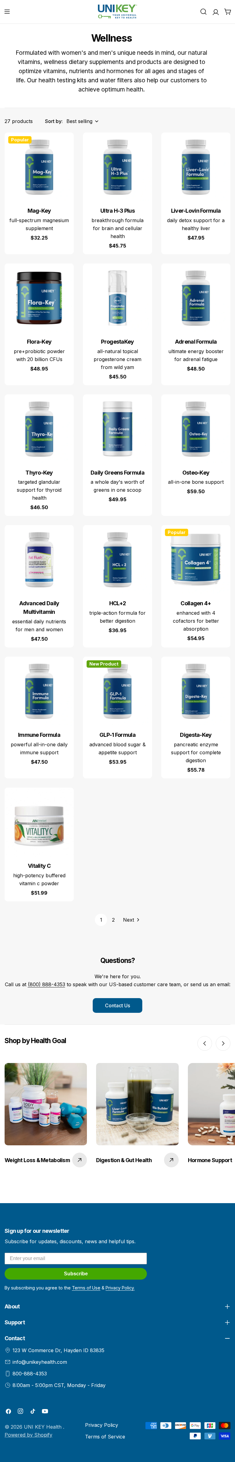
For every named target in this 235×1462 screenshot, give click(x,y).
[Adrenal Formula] (195, 298)
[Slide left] (204, 1043)
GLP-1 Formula (117, 735)
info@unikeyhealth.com (40, 1362)
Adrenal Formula (196, 341)
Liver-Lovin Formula (196, 210)
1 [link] (101, 920)
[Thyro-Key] (39, 429)
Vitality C (39, 866)
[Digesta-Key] (195, 691)
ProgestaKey (117, 341)
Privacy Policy (101, 1425)
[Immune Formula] (39, 691)
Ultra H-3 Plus (117, 210)
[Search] (203, 12)
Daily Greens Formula (117, 472)
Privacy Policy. (120, 1287)
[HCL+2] (117, 559)
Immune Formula (39, 735)
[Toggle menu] (7, 12)
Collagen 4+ (196, 603)
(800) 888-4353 (46, 984)
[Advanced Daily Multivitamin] (39, 559)
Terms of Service (105, 1437)
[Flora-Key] (39, 298)
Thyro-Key (39, 472)
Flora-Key (39, 341)
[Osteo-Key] (195, 429)
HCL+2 (117, 603)
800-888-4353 (30, 1374)
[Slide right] (223, 1043)
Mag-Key (39, 210)
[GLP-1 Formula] (117, 691)
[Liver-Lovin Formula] (195, 167)
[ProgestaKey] (117, 298)
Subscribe (76, 1273)
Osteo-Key (196, 472)
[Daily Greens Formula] (117, 429)
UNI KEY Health (43, 1427)
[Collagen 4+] (195, 559)
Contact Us (117, 1005)
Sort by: (54, 121)
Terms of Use (86, 1287)
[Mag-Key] (39, 167)
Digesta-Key (195, 735)
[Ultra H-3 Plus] (117, 167)
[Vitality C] (39, 822)
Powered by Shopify (28, 1435)
